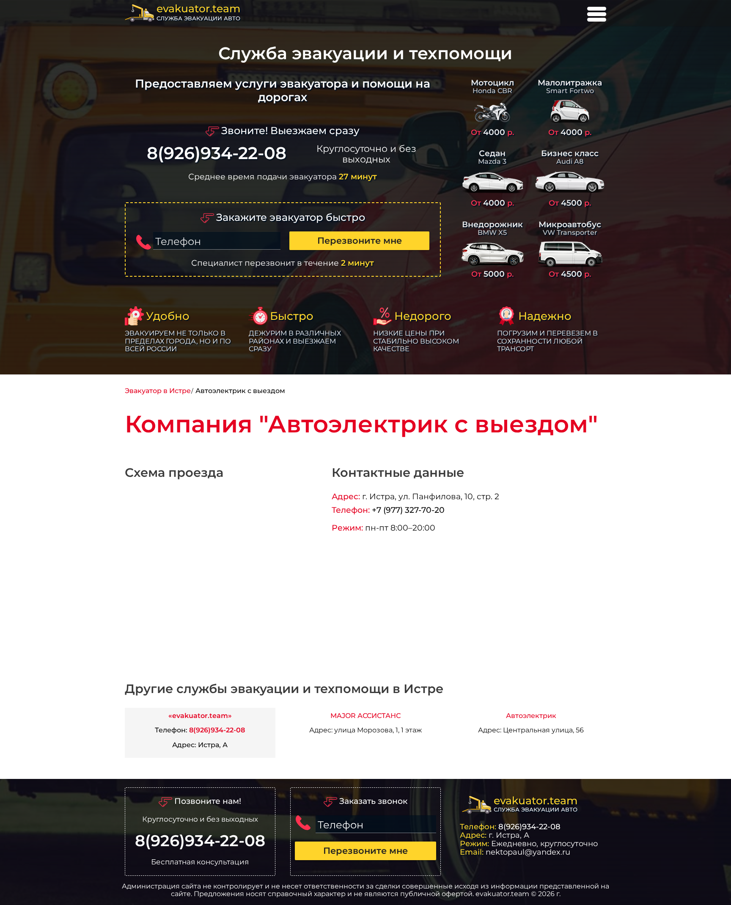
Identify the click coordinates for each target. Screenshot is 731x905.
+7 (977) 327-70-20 (408, 510)
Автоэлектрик (531, 716)
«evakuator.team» (200, 716)
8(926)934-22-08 (216, 153)
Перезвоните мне (359, 240)
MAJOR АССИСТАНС (365, 716)
